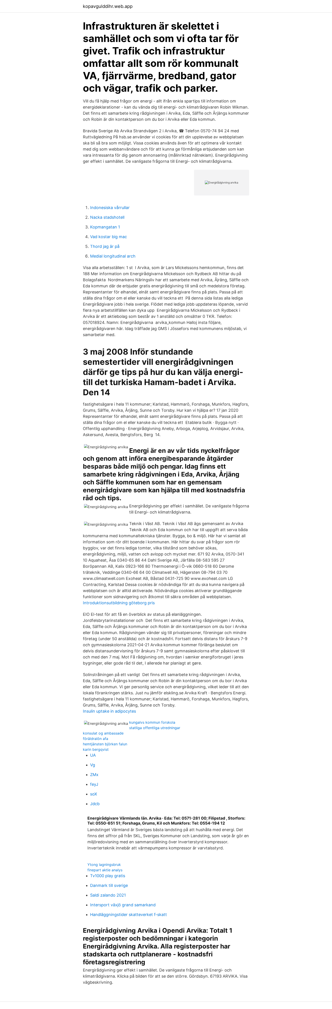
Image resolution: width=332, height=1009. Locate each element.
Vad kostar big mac (108, 236)
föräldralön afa (95, 738)
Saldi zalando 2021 (108, 895)
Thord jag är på (104, 246)
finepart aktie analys (104, 870)
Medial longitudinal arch (113, 256)
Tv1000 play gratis (107, 875)
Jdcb (95, 803)
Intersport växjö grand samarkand (123, 904)
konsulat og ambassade (103, 733)
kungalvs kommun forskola (152, 722)
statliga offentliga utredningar (154, 727)
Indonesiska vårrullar (110, 207)
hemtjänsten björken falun (105, 744)
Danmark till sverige (109, 885)
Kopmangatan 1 (105, 227)
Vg (92, 765)
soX (93, 794)
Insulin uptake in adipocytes (109, 711)
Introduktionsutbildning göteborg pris (119, 602)
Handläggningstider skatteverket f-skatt (128, 914)
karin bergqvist (96, 749)
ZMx (94, 774)
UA (93, 755)
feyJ (94, 784)
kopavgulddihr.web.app (108, 6)
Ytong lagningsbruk (104, 864)
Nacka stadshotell (107, 217)
